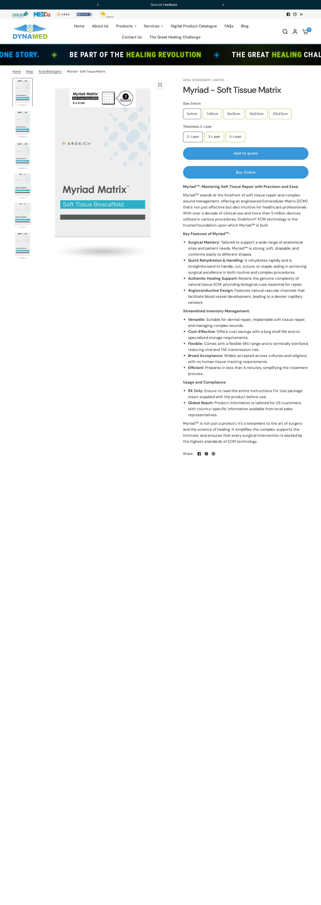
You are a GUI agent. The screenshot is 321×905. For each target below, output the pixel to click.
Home (17, 71)
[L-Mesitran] (106, 14)
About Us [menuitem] (100, 26)
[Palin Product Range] (21, 14)
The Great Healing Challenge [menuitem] (175, 37)
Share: (188, 453)
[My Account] (295, 31)
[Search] (285, 31)
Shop (29, 71)
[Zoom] (160, 85)
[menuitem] (22, 14)
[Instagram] (295, 14)
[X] (206, 454)
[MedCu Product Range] (42, 14)
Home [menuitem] (79, 26)
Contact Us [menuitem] (132, 37)
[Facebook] (288, 14)
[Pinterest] (213, 454)
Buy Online (246, 172)
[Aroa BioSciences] (63, 14)
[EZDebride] (84, 14)
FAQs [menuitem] (228, 26)
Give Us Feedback (160, 5)
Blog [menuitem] (245, 26)
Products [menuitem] (124, 26)
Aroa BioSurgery (50, 71)
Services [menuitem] (151, 26)
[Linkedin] (301, 14)
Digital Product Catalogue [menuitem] (194, 26)
